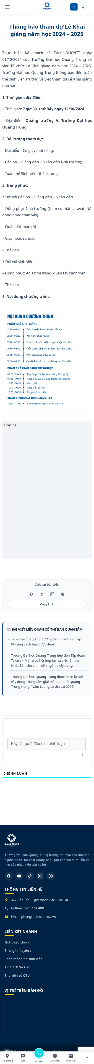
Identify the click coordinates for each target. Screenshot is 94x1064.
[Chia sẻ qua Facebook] (31, 594)
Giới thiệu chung (17, 942)
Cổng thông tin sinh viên (23, 959)
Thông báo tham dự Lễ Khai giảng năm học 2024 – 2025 (47, 30)
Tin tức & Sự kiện (17, 967)
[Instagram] (40, 876)
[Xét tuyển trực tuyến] (74, 7)
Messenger (55, 1060)
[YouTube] (19, 876)
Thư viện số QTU (17, 975)
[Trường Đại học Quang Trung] (12, 842)
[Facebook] (9, 876)
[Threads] (51, 876)
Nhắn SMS (71, 1060)
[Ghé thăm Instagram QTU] (52, 594)
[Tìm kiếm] (83, 7)
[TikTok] (30, 876)
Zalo (23, 1060)
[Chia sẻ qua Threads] (63, 594)
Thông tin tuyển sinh (21, 950)
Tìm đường (7, 1060)
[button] (7, 7)
